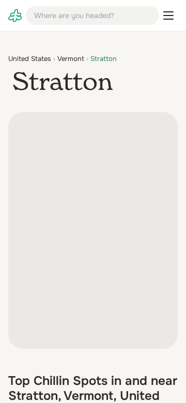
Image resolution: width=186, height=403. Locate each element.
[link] (15, 15)
